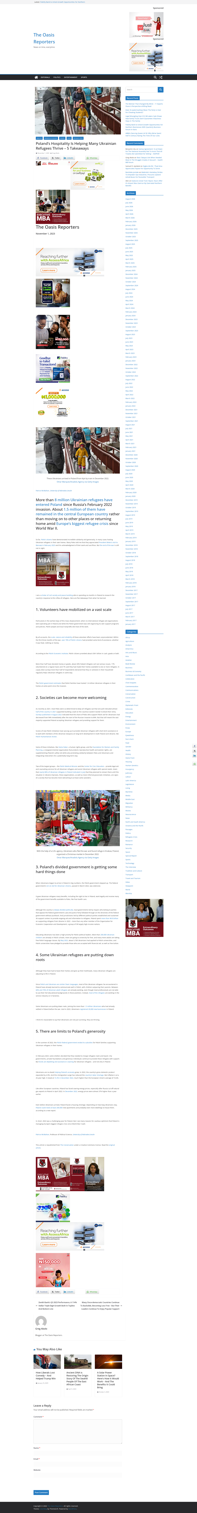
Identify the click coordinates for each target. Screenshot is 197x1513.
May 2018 (129, 571)
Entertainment (70, 77)
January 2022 (130, 406)
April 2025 (129, 259)
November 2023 (132, 323)
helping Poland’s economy (65, 1072)
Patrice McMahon (42, 491)
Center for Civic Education (94, 766)
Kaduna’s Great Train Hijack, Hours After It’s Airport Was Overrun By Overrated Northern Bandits (144, 183)
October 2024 (131, 282)
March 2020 (130, 489)
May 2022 (64, 940)
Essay (128, 728)
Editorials (45, 77)
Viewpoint (129, 886)
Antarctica (129, 649)
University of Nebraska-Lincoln (61, 491)
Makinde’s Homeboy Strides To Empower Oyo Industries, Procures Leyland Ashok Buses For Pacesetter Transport (144, 174)
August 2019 (130, 515)
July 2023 (129, 338)
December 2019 (131, 500)
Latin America (131, 780)
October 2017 (131, 598)
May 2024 (129, 300)
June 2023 (129, 342)
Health (128, 750)
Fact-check (129, 739)
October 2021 (131, 417)
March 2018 (130, 579)
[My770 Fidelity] (53, 1195)
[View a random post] (160, 77)
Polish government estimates (50, 683)
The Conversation (67, 1145)
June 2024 (129, 297)
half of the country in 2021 (46, 712)
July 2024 (129, 293)
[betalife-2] (53, 316)
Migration (129, 803)
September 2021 (132, 421)
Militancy (129, 807)
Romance (129, 844)
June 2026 (129, 206)
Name (37, 1448)
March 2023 (130, 353)
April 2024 (129, 304)
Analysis (39, 138)
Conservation (131, 694)
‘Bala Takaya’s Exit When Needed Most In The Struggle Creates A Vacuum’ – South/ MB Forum (144, 159)
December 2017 (131, 590)
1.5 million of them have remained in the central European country (72, 511)
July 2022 (129, 383)
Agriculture (130, 641)
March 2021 (130, 443)
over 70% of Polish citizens (72, 640)
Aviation (129, 660)
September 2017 (132, 602)
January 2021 (130, 451)
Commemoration (132, 686)
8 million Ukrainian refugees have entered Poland (74, 502)
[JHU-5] (53, 553)
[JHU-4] (53, 191)
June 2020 (129, 477)
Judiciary (129, 773)
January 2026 (130, 225)
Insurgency (130, 769)
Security (129, 848)
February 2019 (131, 538)
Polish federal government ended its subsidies (75, 1042)
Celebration (130, 679)
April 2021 (129, 440)
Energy (128, 716)
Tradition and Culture (134, 871)
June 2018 (129, 568)
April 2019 (129, 530)
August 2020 (130, 470)
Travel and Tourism (133, 878)
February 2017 (131, 620)
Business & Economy (51, 138)
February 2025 (131, 267)
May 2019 (129, 526)
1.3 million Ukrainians (93, 1006)
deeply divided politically (63, 910)
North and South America (135, 822)
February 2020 (131, 492)
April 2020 (129, 485)
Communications (132, 690)
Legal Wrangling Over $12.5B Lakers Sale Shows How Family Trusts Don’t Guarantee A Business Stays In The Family (63, 3)
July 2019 (129, 519)
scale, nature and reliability (61, 637)
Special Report (131, 856)
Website (37, 1470)
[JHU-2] (87, 1158)
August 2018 (130, 560)
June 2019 (129, 522)
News (69, 138)
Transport (129, 874)
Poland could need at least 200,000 (49, 1108)
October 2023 (131, 327)
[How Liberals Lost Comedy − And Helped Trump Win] (47, 1356)
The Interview (131, 867)
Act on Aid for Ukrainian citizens (59, 886)
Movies (128, 811)
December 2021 (131, 410)
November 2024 (132, 278)
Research (129, 841)
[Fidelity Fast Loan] (53, 280)
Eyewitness (130, 735)
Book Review (130, 664)
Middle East (130, 799)
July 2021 (129, 428)
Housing (129, 762)
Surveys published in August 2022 (49, 715)
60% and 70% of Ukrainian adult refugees (51, 990)
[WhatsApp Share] (194, 764)
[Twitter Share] (194, 751)
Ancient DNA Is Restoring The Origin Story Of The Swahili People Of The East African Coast (77, 1378)
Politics (56, 77)
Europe (62, 138)
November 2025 (132, 233)
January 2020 (130, 496)
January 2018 (130, 586)
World (128, 890)
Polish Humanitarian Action (46, 737)
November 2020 (132, 459)
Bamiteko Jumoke (132, 172)
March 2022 (130, 398)
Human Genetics (132, 765)
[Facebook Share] (194, 746)
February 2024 (131, 312)
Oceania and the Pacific (134, 826)
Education (129, 713)
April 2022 (129, 395)
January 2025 (130, 270)
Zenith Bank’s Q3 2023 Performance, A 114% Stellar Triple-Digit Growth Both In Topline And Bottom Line (58, 1305)
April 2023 (129, 349)
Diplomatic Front (132, 705)
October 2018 (131, 553)
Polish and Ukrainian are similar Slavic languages (59, 984)
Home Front (130, 758)
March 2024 (130, 308)
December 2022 (71, 1091)
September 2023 (132, 331)
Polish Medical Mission (68, 766)
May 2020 (129, 481)
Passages (129, 829)
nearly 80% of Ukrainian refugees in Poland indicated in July (62, 772)
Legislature (130, 784)
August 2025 (130, 244)
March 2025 (130, 263)
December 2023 (131, 319)
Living (128, 788)
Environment (130, 724)
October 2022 (131, 372)
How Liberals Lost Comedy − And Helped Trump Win (46, 1375)
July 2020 (129, 474)
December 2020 (131, 455)
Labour (128, 777)
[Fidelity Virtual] (53, 356)
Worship (129, 893)
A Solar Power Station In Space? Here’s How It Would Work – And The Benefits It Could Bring (108, 1380)
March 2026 (130, 218)
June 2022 (129, 387)
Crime (128, 701)
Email (37, 1459)
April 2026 (129, 214)
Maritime (129, 792)
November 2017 (132, 594)
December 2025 (131, 229)
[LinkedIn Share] (194, 755)
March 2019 (130, 534)
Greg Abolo (55, 153)
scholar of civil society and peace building (57, 595)
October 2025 (131, 236)
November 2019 (132, 504)
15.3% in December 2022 (63, 1078)
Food (127, 743)
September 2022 (132, 376)
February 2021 (131, 447)
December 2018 (131, 545)
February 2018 (131, 583)
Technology (130, 863)
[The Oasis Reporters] (36, 77)
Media (128, 795)
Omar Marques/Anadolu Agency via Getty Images (78, 482)
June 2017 (129, 613)
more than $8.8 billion (109, 918)
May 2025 (129, 255)
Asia (127, 656)
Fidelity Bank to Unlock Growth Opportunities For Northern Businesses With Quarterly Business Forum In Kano (144, 127)
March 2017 (130, 617)
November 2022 (132, 368)
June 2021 (129, 432)
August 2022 (130, 379)
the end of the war (107, 545)
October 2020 (131, 462)
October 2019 (131, 507)
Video (128, 882)
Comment (39, 1417)
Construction (130, 698)
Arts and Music (131, 652)
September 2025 (132, 240)
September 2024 (132, 285)
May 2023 (129, 346)
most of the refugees (97, 993)
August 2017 (130, 605)
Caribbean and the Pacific (135, 675)
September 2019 (132, 511)
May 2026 (129, 210)
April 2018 (129, 575)
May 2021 (129, 436)
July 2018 (129, 564)
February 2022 (131, 402)
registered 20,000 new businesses (93, 1009)
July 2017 (129, 609)
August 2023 (130, 334)
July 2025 (129, 248)
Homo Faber (63, 747)
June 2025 (129, 252)
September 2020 (132, 466)
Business (129, 668)
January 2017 (130, 624)
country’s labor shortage (94, 1075)
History (128, 754)
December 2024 (131, 274)
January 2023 (130, 361)
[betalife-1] (53, 163)
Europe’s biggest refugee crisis (82, 523)
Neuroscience (131, 814)
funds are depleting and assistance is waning (56, 1062)
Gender (128, 747)
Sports (84, 77)
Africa (128, 637)
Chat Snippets (131, 683)
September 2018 (132, 556)
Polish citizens (46, 539)
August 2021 (130, 425)
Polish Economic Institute (58, 653)
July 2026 (129, 203)
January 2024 (130, 316)
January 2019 (130, 541)
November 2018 (132, 549)
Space (128, 852)
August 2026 (130, 199)
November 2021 (132, 413)
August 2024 (130, 289)
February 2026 (131, 221)
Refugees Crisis (78, 138)
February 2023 (131, 357)
